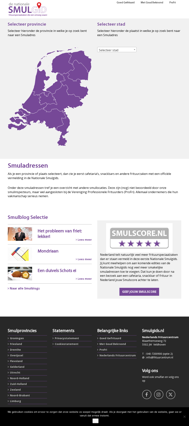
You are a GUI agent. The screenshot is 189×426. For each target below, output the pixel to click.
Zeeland (15, 389)
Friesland (16, 344)
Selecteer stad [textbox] (108, 50)
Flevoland (16, 361)
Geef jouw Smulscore (139, 292)
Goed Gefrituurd (126, 2)
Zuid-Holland (18, 384)
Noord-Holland (19, 378)
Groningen (17, 338)
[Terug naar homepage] (27, 9)
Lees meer (85, 239)
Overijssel (16, 355)
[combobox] (117, 49)
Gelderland (17, 367)
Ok (95, 420)
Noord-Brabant (20, 395)
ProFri (172, 2)
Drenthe (15, 349)
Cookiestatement (66, 344)
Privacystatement (67, 338)
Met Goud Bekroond (152, 2)
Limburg (15, 401)
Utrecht (15, 372)
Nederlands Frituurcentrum (117, 355)
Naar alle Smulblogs (25, 288)
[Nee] (184, 416)
